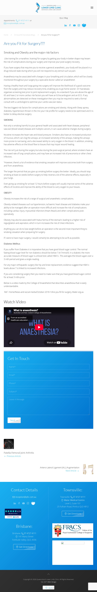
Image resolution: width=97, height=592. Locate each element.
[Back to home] (48, 7)
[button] (92, 7)
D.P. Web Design (50, 582)
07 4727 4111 (23, 20)
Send (13, 420)
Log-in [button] (49, 587)
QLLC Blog (63, 18)
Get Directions (74, 513)
